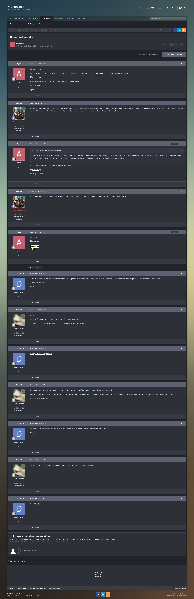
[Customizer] (180, 8)
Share (163, 45)
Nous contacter (27, 596)
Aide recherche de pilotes (42, 46)
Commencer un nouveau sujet (148, 54)
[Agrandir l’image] (35, 77)
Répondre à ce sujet (174, 54)
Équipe (21, 24)
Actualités (34, 18)
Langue (9, 596)
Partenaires (99, 574)
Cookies (36, 596)
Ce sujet (177, 18)
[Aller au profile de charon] (19, 113)
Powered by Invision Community (177, 595)
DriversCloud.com (18, 18)
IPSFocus (19, 593)
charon (19, 103)
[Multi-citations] (32, 95)
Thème (16, 596)
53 (23, 333)
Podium (71, 18)
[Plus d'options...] (182, 63)
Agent (21, 43)
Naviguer (47, 18)
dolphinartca (19, 273)
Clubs (83, 18)
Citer (37, 96)
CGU (97, 579)
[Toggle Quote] (33, 150)
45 (22, 126)
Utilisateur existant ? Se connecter (151, 8)
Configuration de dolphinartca (41, 354)
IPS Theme (10, 593)
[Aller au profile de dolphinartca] (19, 284)
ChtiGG (19, 310)
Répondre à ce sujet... (30, 550)
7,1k (17, 333)
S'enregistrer (171, 8)
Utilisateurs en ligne (35, 24)
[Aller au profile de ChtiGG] (19, 320)
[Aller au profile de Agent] (12, 44)
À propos (98, 572)
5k (17, 126)
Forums (12, 24)
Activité (60, 18)
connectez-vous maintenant (82, 539)
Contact (98, 577)
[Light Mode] (185, 8)
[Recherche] (184, 18)
